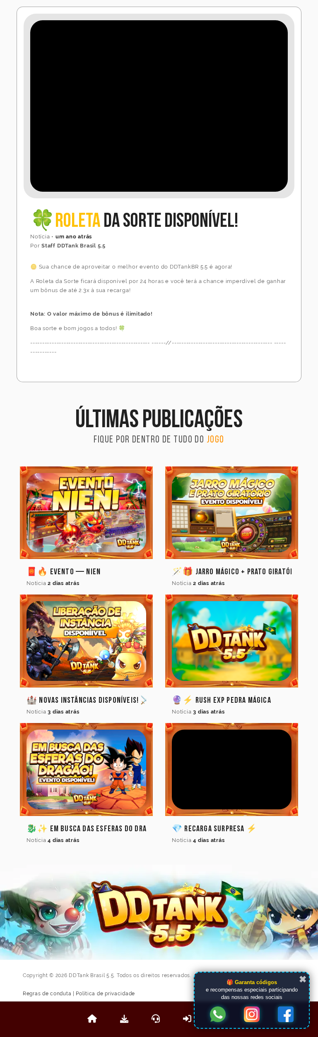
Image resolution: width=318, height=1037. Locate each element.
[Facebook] (286, 1015)
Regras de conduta (47, 994)
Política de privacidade (105, 994)
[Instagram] (252, 1015)
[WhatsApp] (218, 1015)
